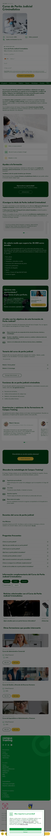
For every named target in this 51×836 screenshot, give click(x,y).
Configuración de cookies (28, 822)
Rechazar (25, 832)
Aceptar (25, 829)
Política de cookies (24, 824)
